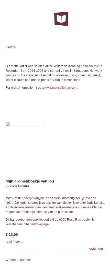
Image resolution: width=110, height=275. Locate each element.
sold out (96, 249)
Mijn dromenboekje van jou (30, 181)
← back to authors (18, 260)
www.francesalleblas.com (59, 87)
